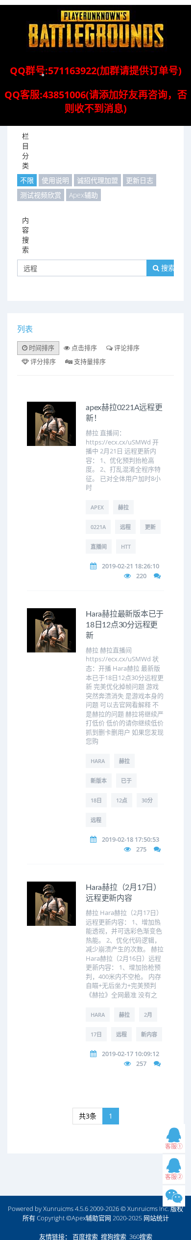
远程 (125, 527)
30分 (147, 800)
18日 (96, 800)
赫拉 (123, 507)
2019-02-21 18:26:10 (130, 565)
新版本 (99, 780)
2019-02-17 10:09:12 (130, 1053)
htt (126, 546)
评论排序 (126, 347)
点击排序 (83, 347)
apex (97, 507)
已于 (126, 780)
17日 (96, 1034)
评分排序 (42, 361)
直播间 (99, 546)
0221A (98, 527)
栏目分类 (25, 150)
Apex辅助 (83, 195)
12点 (121, 800)
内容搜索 (25, 234)
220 (141, 575)
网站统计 (156, 1217)
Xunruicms (58, 1208)
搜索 (167, 267)
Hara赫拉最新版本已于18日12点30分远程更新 (125, 625)
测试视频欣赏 (40, 195)
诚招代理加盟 (97, 180)
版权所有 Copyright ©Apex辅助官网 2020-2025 (103, 1213)
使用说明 (55, 180)
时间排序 (40, 347)
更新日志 (139, 180)
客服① (174, 1146)
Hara (98, 761)
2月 (148, 1014)
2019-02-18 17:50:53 (130, 839)
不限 (27, 180)
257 (141, 1063)
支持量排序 (89, 361)
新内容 (149, 1034)
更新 (150, 527)
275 (141, 849)
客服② (174, 1177)
